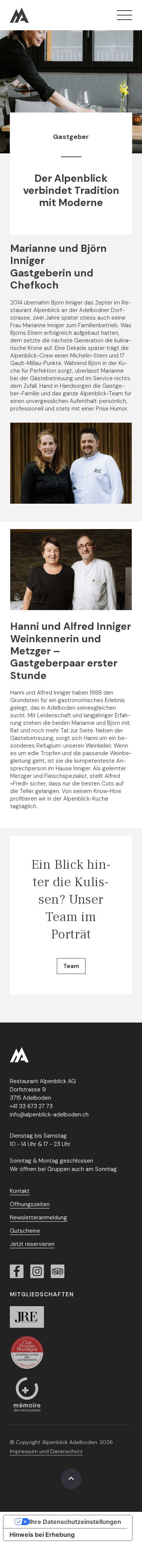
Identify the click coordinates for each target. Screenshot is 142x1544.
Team (71, 966)
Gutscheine (25, 1231)
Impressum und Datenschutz (46, 1451)
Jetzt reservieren (32, 1244)
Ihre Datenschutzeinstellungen (75, 1521)
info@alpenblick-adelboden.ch (49, 1114)
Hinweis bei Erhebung (42, 1534)
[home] (19, 15)
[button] (124, 15)
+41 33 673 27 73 (31, 1106)
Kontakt (20, 1191)
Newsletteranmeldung (38, 1217)
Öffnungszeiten (30, 1204)
